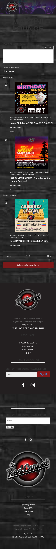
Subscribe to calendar (26, 265)
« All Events (45, 48)
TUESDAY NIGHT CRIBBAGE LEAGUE (29, 241)
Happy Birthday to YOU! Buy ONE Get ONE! (31, 123)
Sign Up (44, 374)
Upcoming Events (28, 343)
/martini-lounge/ (15, 58)
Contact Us (28, 346)
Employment (28, 350)
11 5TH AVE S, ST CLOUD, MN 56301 (28, 328)
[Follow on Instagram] (33, 385)
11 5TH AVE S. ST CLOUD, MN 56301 (28, 537)
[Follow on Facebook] (23, 385)
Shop (28, 353)
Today (28, 256)
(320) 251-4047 (28, 325)
